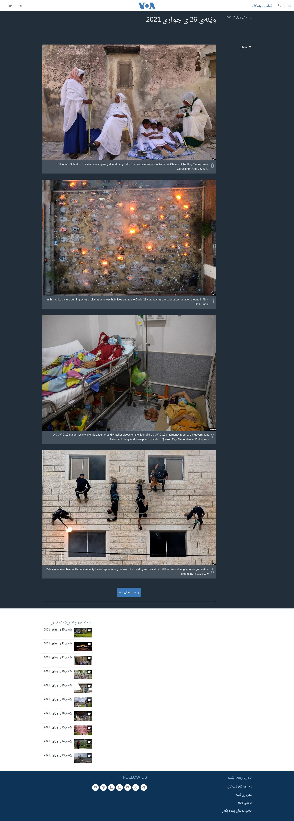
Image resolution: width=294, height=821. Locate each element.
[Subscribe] (95, 787)
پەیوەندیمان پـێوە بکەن (237, 811)
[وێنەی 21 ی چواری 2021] (83, 660)
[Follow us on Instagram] (119, 787)
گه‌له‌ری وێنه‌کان (262, 5)
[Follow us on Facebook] (144, 787)
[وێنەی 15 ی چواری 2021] (83, 730)
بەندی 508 (245, 803)
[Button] (246, 48)
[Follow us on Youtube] (127, 787)
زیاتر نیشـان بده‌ (129, 592)
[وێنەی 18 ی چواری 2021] (83, 702)
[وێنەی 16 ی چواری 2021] (83, 716)
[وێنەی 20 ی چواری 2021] (83, 674)
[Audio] (21, 6)
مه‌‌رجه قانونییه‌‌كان (239, 786)
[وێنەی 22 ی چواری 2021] (83, 646)
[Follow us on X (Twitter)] (135, 787)
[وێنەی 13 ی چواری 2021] (83, 758)
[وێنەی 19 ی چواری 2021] (83, 688)
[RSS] (111, 787)
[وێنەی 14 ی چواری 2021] (83, 744)
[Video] (10, 6)
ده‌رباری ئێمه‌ (243, 794)
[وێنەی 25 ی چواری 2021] (83, 632)
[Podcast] (103, 787)
